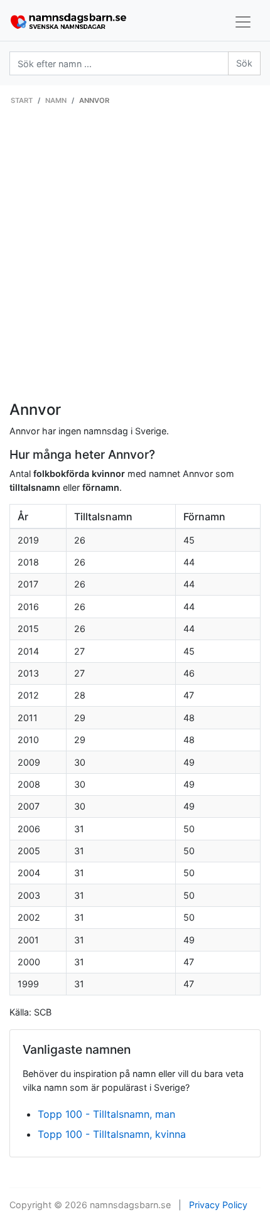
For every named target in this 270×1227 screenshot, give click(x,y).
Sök (244, 63)
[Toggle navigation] (243, 22)
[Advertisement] (135, 260)
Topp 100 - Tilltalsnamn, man (106, 1114)
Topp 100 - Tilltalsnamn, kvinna (112, 1134)
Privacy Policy (218, 1204)
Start (22, 100)
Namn (56, 100)
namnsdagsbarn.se (130, 1204)
